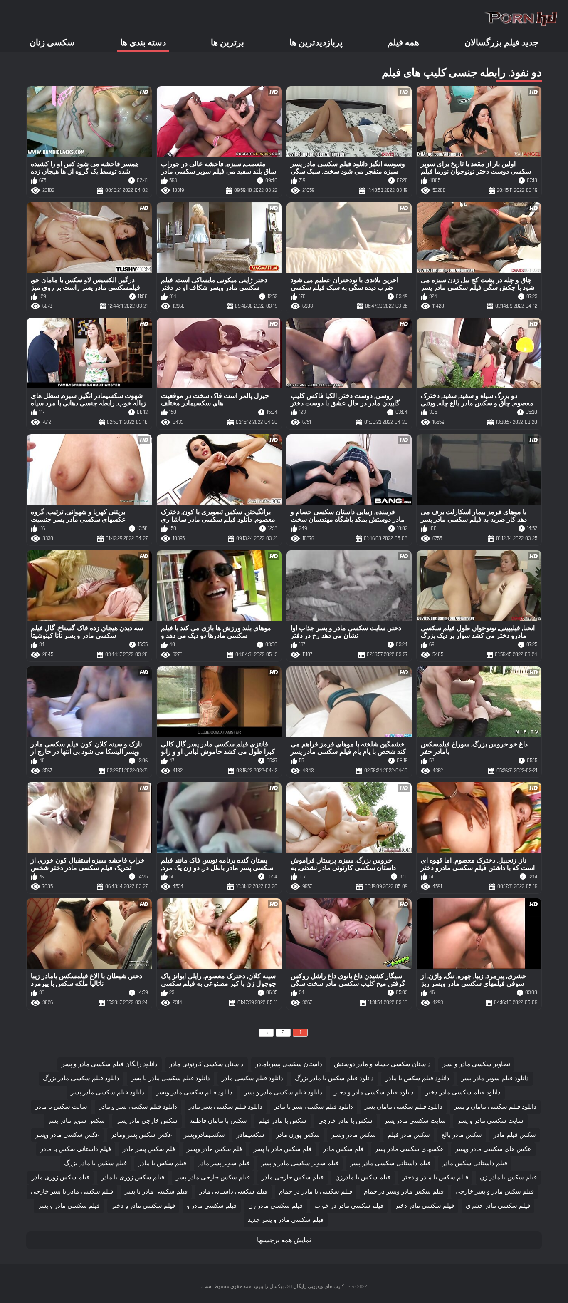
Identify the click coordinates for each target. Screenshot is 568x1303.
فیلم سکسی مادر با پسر (156, 1192)
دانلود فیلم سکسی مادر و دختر (374, 1093)
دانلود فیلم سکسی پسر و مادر (138, 1107)
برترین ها (227, 42)
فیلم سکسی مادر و (212, 1206)
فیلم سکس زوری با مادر (132, 1177)
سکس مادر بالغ (462, 1135)
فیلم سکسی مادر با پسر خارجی (72, 1192)
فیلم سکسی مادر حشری (498, 1206)
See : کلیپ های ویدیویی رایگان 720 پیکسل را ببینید (304, 1286)
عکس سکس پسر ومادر (141, 1135)
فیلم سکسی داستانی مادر (233, 1192)
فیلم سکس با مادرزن (362, 1177)
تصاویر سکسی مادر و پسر (476, 1064)
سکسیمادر (250, 1135)
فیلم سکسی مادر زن (275, 1206)
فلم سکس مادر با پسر (282, 1149)
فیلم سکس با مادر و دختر (435, 1177)
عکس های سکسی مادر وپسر (493, 1149)
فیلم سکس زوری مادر (60, 1177)
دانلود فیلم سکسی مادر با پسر (170, 1078)
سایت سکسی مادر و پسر (490, 1121)
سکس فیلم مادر (515, 1135)
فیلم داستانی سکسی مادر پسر (390, 1163)
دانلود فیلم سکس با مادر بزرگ (334, 1078)
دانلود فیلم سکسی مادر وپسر (194, 1093)
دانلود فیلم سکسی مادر (252, 1078)
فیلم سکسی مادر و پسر (69, 1206)
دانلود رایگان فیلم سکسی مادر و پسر (110, 1064)
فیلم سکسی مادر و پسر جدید (286, 1220)
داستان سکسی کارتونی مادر (206, 1064)
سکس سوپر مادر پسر (76, 1121)
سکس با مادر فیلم (282, 1121)
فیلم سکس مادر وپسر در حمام (404, 1192)
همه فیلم (403, 42)
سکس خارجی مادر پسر (147, 1121)
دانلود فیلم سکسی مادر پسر (107, 1093)
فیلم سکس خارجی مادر (293, 1177)
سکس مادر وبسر (353, 1135)
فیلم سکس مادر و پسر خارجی (494, 1192)
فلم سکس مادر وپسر (214, 1149)
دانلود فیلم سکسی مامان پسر (403, 1107)
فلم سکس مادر (343, 1149)
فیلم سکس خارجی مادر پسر (213, 1177)
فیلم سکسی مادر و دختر (143, 1206)
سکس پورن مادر (298, 1135)
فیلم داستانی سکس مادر (474, 1163)
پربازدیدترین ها (316, 42)
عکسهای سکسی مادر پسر (409, 1149)
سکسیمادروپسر (204, 1135)
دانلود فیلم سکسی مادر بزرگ (81, 1078)
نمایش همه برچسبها (284, 1240)
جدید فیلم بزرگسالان (501, 42)
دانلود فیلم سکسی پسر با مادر (313, 1107)
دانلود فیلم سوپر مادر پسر (495, 1078)
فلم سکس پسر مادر (149, 1149)
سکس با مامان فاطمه (218, 1121)
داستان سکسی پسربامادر (288, 1064)
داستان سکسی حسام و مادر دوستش (382, 1064)
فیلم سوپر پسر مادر (223, 1163)
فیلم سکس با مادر (162, 1163)
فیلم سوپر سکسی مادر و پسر (299, 1163)
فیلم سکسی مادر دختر (424, 1206)
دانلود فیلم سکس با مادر (417, 1078)
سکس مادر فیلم (409, 1135)
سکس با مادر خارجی (345, 1121)
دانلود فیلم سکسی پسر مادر (225, 1107)
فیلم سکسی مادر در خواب (348, 1206)
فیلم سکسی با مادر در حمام (315, 1192)
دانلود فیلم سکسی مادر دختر (463, 1093)
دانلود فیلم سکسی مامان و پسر (495, 1107)
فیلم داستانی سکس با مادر (75, 1149)
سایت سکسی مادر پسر (415, 1121)
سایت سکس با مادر (61, 1107)
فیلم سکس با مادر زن (508, 1177)
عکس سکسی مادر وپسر (67, 1135)
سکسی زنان (52, 42)
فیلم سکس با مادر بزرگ (95, 1163)
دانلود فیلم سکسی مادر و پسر (283, 1093)
